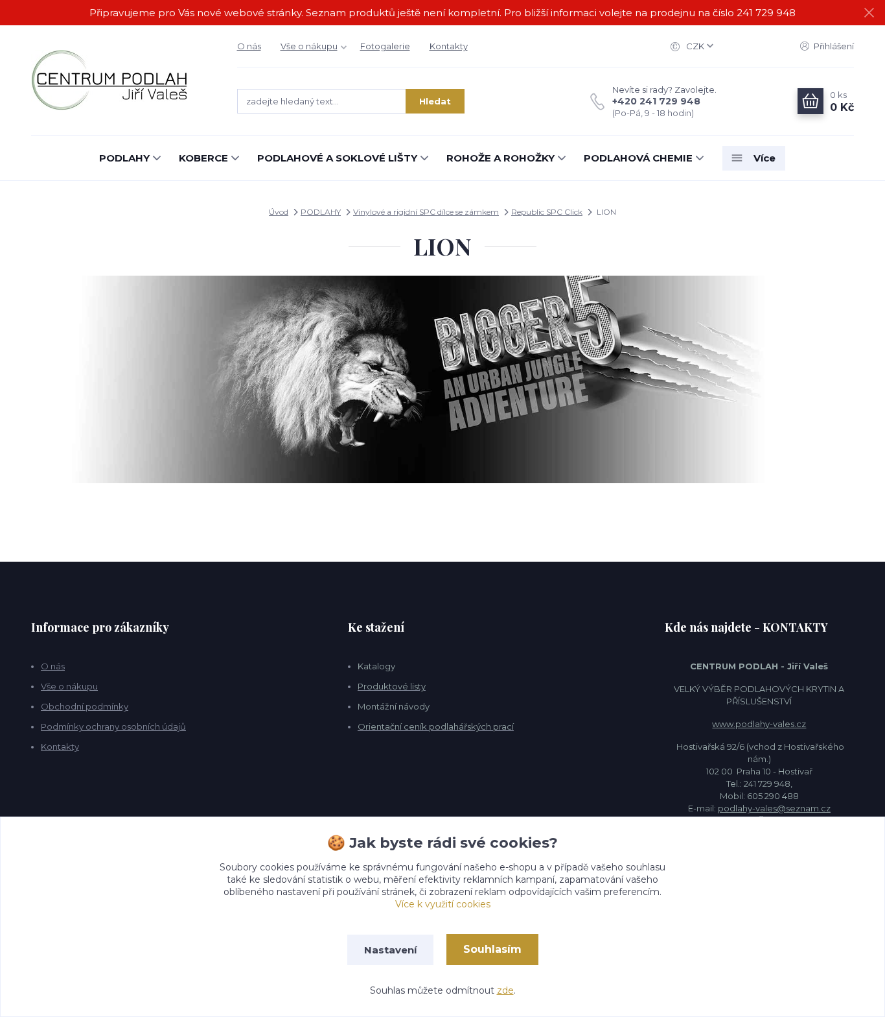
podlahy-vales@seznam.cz (774, 808)
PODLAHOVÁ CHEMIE (638, 158)
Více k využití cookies (442, 904)
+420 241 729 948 (656, 101)
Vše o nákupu (309, 46)
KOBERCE (203, 158)
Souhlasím (492, 949)
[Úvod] (121, 80)
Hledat (435, 101)
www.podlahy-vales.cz (759, 724)
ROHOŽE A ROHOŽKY (500, 158)
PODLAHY (124, 158)
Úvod (278, 212)
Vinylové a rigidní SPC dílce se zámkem (426, 212)
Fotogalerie (385, 46)
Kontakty (449, 46)
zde (505, 990)
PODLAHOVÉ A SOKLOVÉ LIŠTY (337, 158)
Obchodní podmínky (84, 706)
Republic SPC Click (546, 212)
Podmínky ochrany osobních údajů (113, 726)
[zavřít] (868, 13)
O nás (249, 46)
